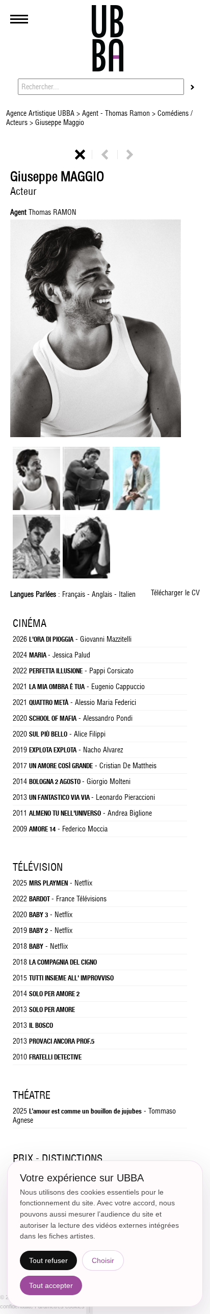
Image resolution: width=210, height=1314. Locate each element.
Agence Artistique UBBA (41, 113)
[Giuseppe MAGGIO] (36, 507)
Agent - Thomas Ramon (116, 113)
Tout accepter (51, 1285)
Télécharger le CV (175, 592)
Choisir (103, 1260)
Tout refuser (48, 1260)
